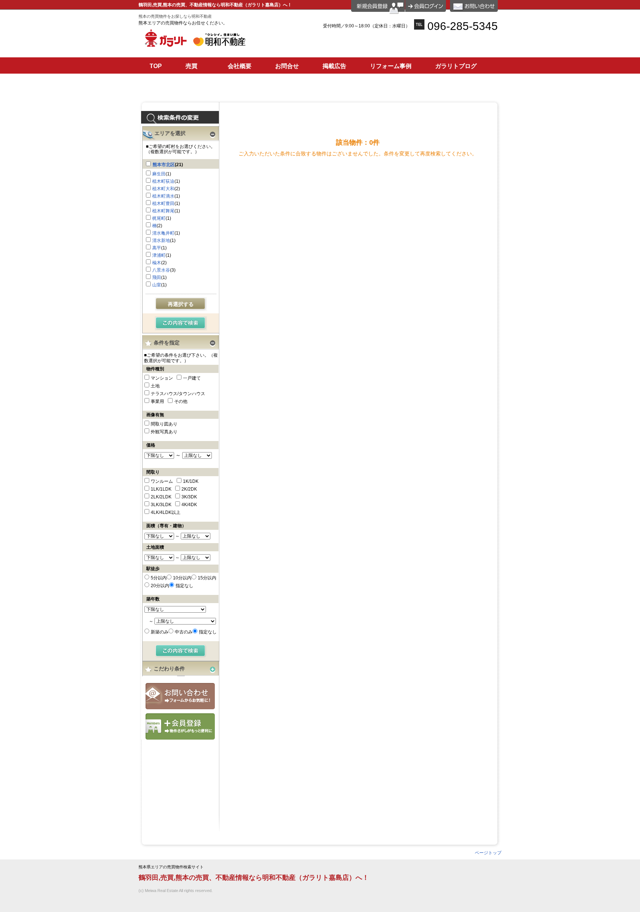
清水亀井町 (163, 233)
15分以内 (207, 577)
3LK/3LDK (161, 504)
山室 (156, 284)
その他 (180, 401)
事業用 (157, 401)
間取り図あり (164, 424)
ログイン (425, 6)
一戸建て (192, 378)
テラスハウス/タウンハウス (178, 393)
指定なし (184, 585)
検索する (181, 323)
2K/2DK (189, 489)
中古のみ (184, 632)
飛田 (156, 277)
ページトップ (488, 852)
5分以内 (159, 577)
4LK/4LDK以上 (165, 512)
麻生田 (159, 173)
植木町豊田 (163, 203)
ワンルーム (162, 481)
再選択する (181, 304)
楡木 (156, 262)
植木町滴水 (163, 196)
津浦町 (159, 255)
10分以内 (182, 577)
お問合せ (180, 696)
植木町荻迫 (163, 181)
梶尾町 (159, 218)
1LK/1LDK (161, 489)
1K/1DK (191, 481)
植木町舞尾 (163, 210)
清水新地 (161, 240)
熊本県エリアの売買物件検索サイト (171, 867)
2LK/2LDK (161, 496)
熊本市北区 (164, 164)
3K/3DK (189, 496)
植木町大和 (163, 188)
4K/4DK (189, 504)
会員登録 (180, 726)
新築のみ (160, 632)
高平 (156, 247)
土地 (155, 385)
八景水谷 (161, 270)
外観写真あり (164, 431)
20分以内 (160, 585)
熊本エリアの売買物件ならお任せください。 (183, 23)
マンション (162, 378)
